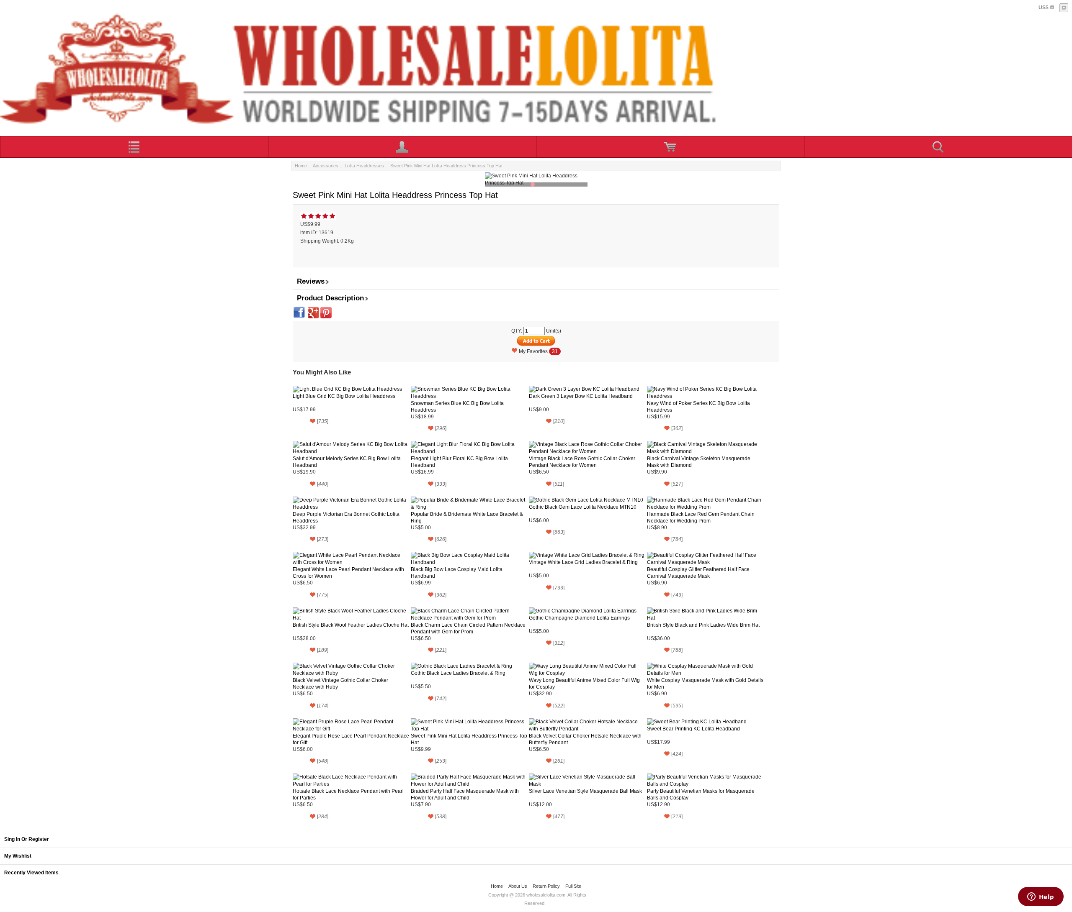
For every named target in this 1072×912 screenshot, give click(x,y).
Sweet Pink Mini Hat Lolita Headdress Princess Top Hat (469, 739)
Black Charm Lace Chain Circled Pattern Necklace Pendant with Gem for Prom (468, 628)
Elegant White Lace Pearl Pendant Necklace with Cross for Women (348, 572)
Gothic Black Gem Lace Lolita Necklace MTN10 (582, 507)
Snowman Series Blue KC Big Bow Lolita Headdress (457, 406)
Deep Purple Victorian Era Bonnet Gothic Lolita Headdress (346, 517)
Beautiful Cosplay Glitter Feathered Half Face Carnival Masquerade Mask (698, 572)
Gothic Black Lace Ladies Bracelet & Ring (458, 673)
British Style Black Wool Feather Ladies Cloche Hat (351, 625)
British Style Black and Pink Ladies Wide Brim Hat (703, 625)
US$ (1043, 7)
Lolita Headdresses (364, 165)
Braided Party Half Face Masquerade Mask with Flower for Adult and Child (465, 794)
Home (301, 165)
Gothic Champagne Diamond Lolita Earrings (579, 618)
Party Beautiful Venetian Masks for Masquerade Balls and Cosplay (701, 794)
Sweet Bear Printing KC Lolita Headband (693, 729)
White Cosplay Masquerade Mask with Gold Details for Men (705, 683)
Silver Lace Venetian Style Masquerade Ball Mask (585, 791)
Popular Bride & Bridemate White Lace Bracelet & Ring (467, 517)
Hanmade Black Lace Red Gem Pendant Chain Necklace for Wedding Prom (701, 517)
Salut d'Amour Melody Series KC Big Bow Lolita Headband (347, 462)
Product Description (330, 298)
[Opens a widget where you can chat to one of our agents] (1041, 897)
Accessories (325, 165)
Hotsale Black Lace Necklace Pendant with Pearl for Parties (348, 794)
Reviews (311, 281)
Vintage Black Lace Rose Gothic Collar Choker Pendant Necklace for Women (582, 462)
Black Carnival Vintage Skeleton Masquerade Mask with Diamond (698, 462)
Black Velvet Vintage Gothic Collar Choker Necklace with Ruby (340, 683)
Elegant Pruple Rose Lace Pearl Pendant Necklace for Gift (351, 739)
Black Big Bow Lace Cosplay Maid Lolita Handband (456, 572)
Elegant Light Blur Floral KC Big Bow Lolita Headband (459, 462)
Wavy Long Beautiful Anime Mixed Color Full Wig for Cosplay (584, 683)
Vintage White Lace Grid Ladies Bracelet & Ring (583, 562)
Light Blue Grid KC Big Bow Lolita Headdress (344, 396)
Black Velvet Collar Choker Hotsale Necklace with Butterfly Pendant (585, 739)
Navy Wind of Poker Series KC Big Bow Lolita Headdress (698, 406)
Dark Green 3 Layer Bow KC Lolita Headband (581, 396)
